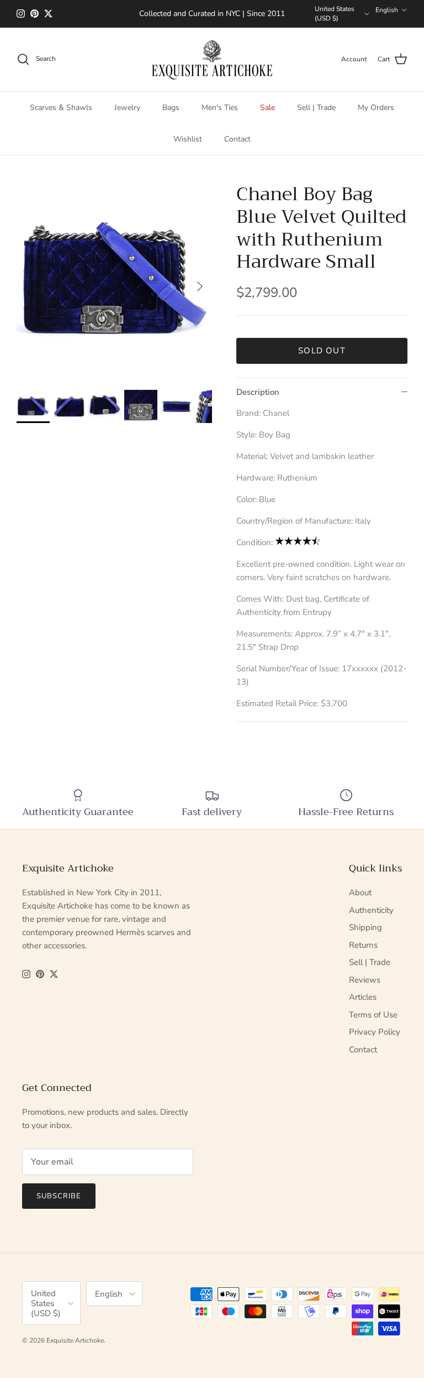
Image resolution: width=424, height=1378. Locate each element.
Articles (363, 997)
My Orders (376, 107)
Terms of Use (373, 1014)
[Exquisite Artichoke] (212, 60)
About (360, 892)
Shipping (365, 927)
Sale (267, 107)
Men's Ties (220, 107)
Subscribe (58, 1196)
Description (257, 392)
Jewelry (127, 107)
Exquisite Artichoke (75, 1340)
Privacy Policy (374, 1031)
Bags (170, 107)
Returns (363, 945)
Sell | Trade (316, 107)
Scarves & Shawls (61, 107)
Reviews (364, 979)
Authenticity (371, 910)
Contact (237, 139)
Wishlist (187, 139)
